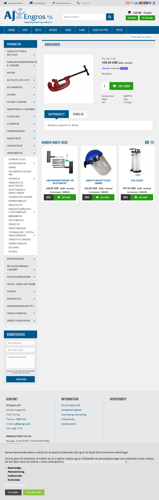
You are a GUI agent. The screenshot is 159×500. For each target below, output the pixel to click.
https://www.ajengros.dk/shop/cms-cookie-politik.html (95, 461)
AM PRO (11, 73)
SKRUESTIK (14, 224)
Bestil (38, 30)
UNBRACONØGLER (18, 243)
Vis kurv (132, 17)
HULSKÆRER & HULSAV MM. (20, 173)
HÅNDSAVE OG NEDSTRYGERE (16, 184)
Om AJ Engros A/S (70, 405)
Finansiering (67, 419)
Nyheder (53, 30)
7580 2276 (21, 419)
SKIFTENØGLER (16, 220)
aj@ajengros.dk (22, 424)
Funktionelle (15, 475)
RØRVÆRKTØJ (15, 216)
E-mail (82, 30)
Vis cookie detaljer (15, 484)
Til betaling (147, 17)
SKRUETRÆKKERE (17, 228)
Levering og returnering (73, 414)
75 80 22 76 (85, 3)
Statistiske (14, 479)
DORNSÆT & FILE (17, 159)
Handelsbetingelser (71, 410)
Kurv (25, 30)
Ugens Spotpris (100, 30)
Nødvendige (14, 467)
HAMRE (12, 167)
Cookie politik (68, 424)
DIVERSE (13, 251)
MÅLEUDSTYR (15, 205)
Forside (11, 30)
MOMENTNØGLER (17, 201)
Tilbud (68, 30)
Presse (119, 30)
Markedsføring (16, 471)
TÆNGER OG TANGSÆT (20, 239)
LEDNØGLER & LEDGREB (20, 197)
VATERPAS (14, 247)
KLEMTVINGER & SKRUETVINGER (17, 191)
